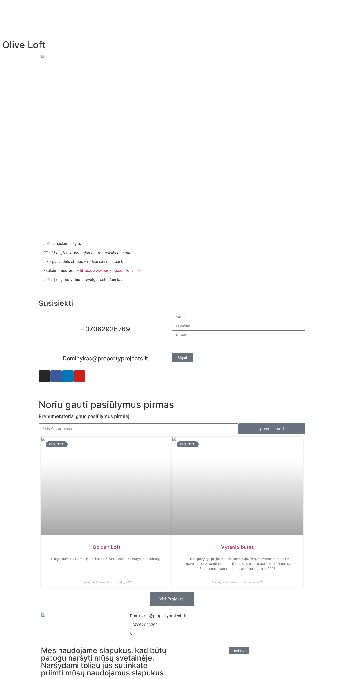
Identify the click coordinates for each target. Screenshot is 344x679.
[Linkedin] (68, 376)
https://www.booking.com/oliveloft (111, 270)
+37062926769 (105, 329)
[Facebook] (56, 376)
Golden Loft (107, 547)
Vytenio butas (237, 547)
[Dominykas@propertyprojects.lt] (105, 347)
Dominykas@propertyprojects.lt (105, 358)
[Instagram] (44, 376)
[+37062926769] (105, 317)
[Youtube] (79, 376)
